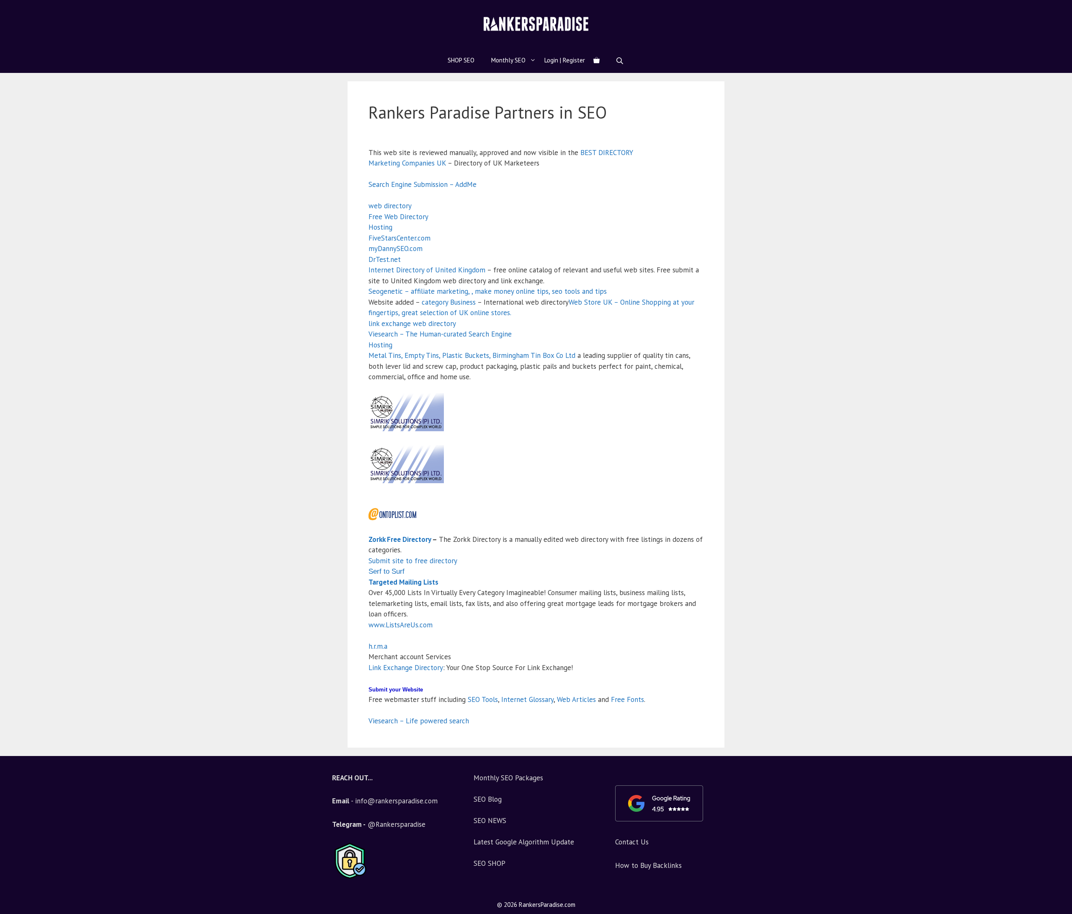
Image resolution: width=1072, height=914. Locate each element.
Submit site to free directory (412, 560)
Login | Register (564, 60)
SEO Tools (483, 699)
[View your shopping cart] (596, 60)
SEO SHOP (489, 863)
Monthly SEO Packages (508, 777)
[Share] (1063, 9)
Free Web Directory (398, 216)
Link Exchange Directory (405, 667)
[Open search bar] (620, 60)
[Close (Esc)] (1044, 9)
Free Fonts (627, 699)
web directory (390, 205)
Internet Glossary (527, 699)
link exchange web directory (412, 323)
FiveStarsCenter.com (399, 238)
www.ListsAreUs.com (400, 624)
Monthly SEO (508, 60)
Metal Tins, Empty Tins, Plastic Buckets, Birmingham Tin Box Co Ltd (471, 355)
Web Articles (576, 699)
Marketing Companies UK (407, 163)
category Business (449, 302)
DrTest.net (384, 259)
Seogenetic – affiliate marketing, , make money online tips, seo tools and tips (487, 291)
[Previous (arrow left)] (14, 457)
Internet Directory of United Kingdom (426, 269)
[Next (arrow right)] (1057, 457)
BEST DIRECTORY (606, 152)
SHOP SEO (461, 60)
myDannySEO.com (395, 248)
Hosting (380, 227)
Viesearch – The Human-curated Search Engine (440, 334)
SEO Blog (488, 799)
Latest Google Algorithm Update (524, 842)
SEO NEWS (490, 820)
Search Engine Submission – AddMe (422, 184)
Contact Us (632, 842)
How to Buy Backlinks (648, 865)
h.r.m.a (377, 646)
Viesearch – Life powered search (418, 720)
